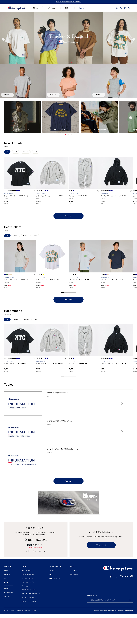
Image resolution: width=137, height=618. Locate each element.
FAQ (50, 574)
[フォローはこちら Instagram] (121, 576)
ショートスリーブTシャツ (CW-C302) (16, 280)
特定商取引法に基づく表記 (23, 610)
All (7, 152)
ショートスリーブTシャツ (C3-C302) (112, 280)
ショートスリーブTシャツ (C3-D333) (48, 280)
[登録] (130, 600)
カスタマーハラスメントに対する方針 (36, 551)
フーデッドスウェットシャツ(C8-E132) (113, 196)
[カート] (129, 8)
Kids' (67, 8)
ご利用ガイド (53, 570)
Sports (81, 8)
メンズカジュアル (105, 277)
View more (68, 216)
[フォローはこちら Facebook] (111, 576)
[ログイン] (121, 8)
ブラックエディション (29, 597)
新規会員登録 (74, 574)
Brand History (8, 592)
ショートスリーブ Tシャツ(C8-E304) (16, 196)
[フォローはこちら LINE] (131, 576)
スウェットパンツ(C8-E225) (78, 196)
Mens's (16, 319)
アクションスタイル (8, 193)
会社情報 (34, 610)
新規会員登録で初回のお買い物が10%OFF (68, 2)
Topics (6, 588)
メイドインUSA (26, 570)
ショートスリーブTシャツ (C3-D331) (80, 280)
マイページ (73, 570)
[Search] (117, 8)
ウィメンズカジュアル (9, 277)
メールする (102, 545)
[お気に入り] (125, 8)
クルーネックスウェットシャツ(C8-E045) (49, 196)
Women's (51, 8)
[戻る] (3, 39)
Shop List (7, 596)
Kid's (5, 578)
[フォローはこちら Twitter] (116, 576)
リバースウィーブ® (28, 574)
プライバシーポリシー (9, 610)
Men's (35, 8)
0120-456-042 (37, 540)
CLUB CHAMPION (54, 578)
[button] (65, 134)
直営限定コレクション (29, 590)
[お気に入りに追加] (33, 190)
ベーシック (25, 586)
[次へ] (133, 39)
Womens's (26, 319)
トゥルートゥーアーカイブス (31, 593)
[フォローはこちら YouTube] (126, 576)
